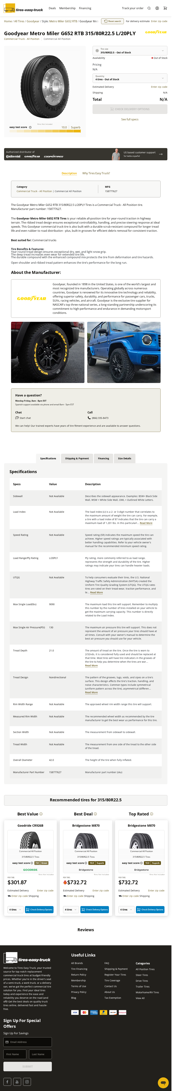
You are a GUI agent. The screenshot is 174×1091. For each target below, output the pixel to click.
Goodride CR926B (30, 825)
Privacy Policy (78, 992)
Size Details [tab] (124, 458)
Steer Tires (142, 975)
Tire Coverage (112, 980)
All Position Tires (145, 969)
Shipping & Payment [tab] (77, 458)
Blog (73, 997)
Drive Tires (142, 980)
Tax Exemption (113, 997)
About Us (110, 992)
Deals (52, 8)
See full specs (129, 119)
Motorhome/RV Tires (147, 992)
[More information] (41, 814)
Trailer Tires (143, 986)
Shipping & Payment (116, 968)
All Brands (77, 963)
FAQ (107, 963)
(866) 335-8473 (100, 418)
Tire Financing (79, 968)
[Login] (157, 8)
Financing (85, 8)
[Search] (149, 8)
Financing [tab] (103, 458)
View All (140, 998)
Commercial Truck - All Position (21, 38)
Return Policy (78, 974)
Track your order (133, 8)
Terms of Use (78, 986)
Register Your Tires (115, 974)
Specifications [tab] (48, 458)
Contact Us (111, 986)
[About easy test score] (30, 127)
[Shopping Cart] (165, 8)
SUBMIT (27, 1066)
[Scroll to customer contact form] (161, 154)
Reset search (114, 21)
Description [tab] (69, 173)
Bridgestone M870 (86, 825)
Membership (67, 8)
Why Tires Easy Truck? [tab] (96, 173)
